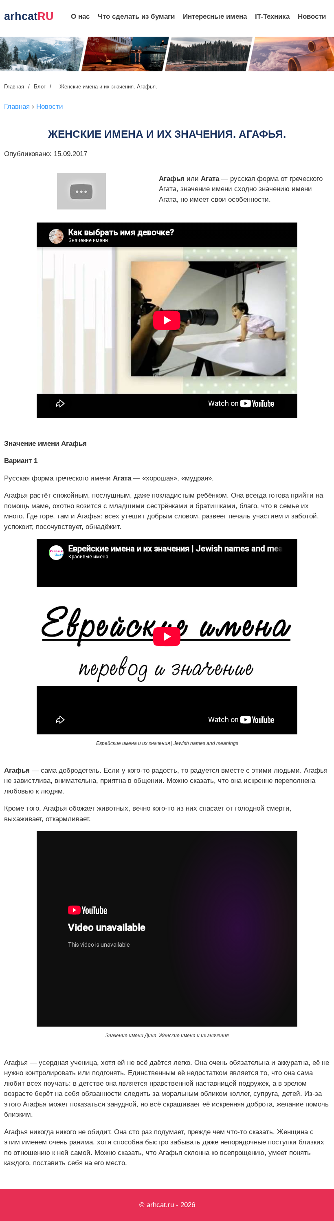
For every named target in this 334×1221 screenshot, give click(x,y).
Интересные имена (215, 16)
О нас (80, 16)
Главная (14, 87)
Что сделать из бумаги (136, 16)
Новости (312, 16)
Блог (40, 87)
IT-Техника (272, 16)
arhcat (29, 16)
